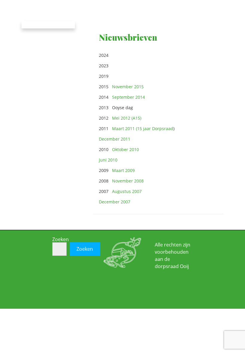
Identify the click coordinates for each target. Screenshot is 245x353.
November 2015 (128, 86)
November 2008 (128, 181)
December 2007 (114, 202)
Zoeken (60, 239)
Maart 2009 (124, 170)
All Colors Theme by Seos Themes (159, 301)
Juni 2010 (108, 160)
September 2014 (128, 97)
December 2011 (114, 139)
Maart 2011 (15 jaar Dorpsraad (142, 128)
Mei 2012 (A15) (126, 118)
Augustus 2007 (127, 191)
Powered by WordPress (122, 291)
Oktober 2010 (125, 149)
